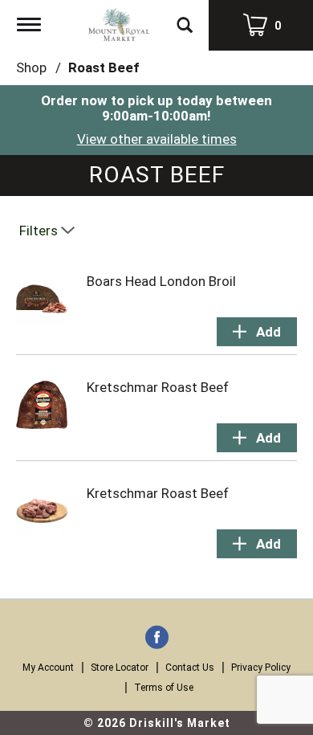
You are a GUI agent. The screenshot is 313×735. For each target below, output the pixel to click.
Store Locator (119, 667)
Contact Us (189, 667)
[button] (257, 331)
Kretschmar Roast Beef (158, 387)
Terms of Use (163, 687)
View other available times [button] (157, 139)
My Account (48, 667)
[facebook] (157, 638)
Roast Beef (104, 67)
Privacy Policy (261, 667)
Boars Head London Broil (161, 281)
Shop (31, 67)
